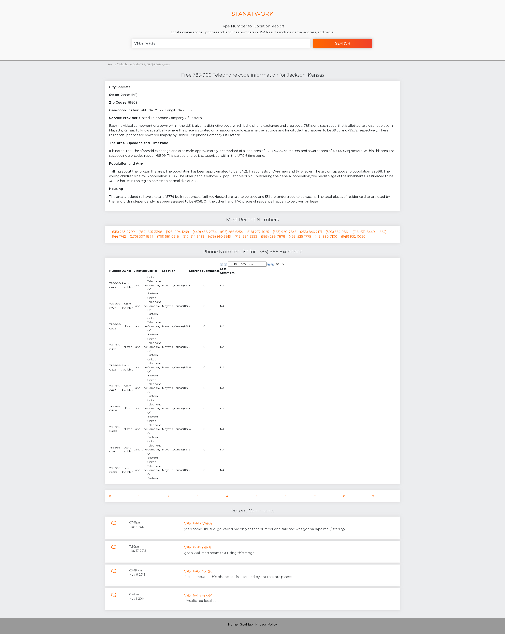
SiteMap (246, 624)
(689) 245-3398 (150, 232)
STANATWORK (252, 13)
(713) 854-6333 (245, 236)
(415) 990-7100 (326, 236)
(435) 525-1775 (300, 236)
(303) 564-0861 (337, 232)
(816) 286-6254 (231, 232)
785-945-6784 (198, 595)
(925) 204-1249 (177, 232)
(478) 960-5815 (219, 236)
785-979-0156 (197, 547)
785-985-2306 (198, 571)
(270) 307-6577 (141, 236)
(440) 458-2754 (205, 232)
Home (112, 64)
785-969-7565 (198, 523)
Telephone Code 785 (131, 64)
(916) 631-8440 (364, 232)
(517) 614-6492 (193, 236)
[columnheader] (115, 271)
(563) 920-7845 (284, 232)
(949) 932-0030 (353, 236)
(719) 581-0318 (168, 236)
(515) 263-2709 (123, 232)
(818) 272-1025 (257, 232)
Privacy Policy (266, 624)
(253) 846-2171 (311, 232)
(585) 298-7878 (273, 236)
